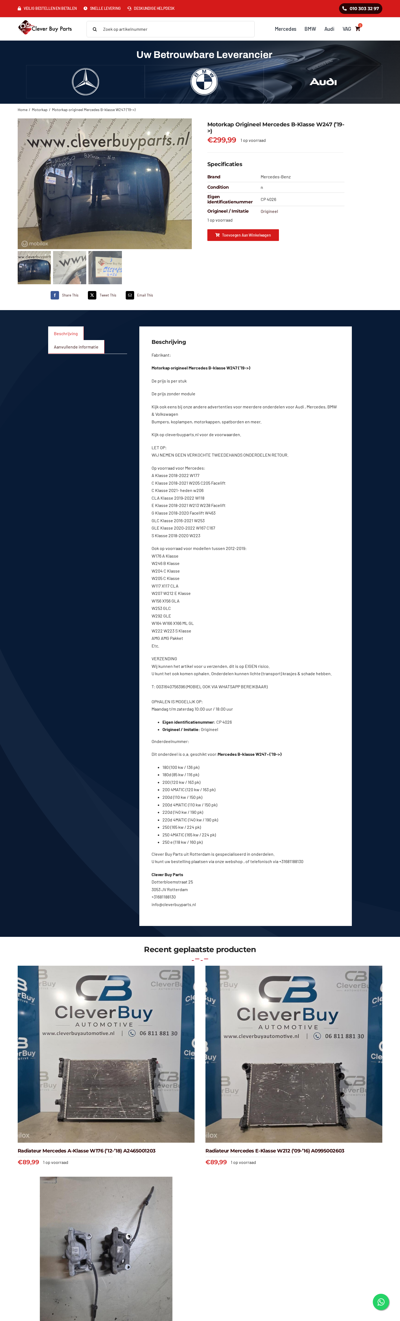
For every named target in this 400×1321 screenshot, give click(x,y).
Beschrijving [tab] (66, 333)
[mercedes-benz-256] (85, 70)
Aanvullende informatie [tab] (76, 346)
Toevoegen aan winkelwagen (246, 235)
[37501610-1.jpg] (105, 183)
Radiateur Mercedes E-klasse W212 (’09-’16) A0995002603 (274, 1151)
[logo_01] (45, 19)
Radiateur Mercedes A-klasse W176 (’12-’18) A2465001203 (87, 1151)
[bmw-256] (204, 70)
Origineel (269, 211)
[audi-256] (323, 70)
